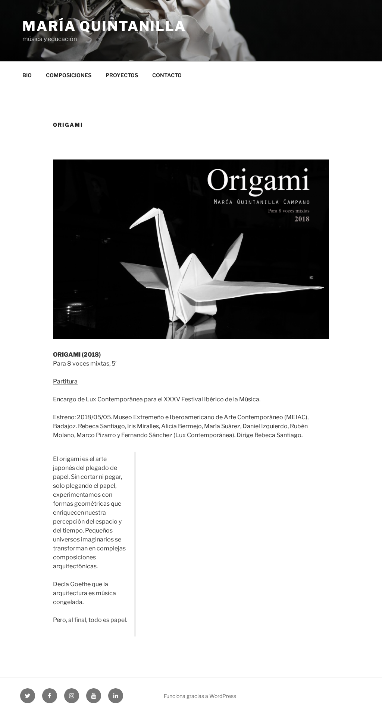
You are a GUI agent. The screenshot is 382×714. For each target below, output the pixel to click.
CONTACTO (167, 75)
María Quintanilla (104, 26)
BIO (27, 75)
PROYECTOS (122, 75)
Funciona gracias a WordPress (200, 696)
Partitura (65, 381)
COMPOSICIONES (68, 75)
